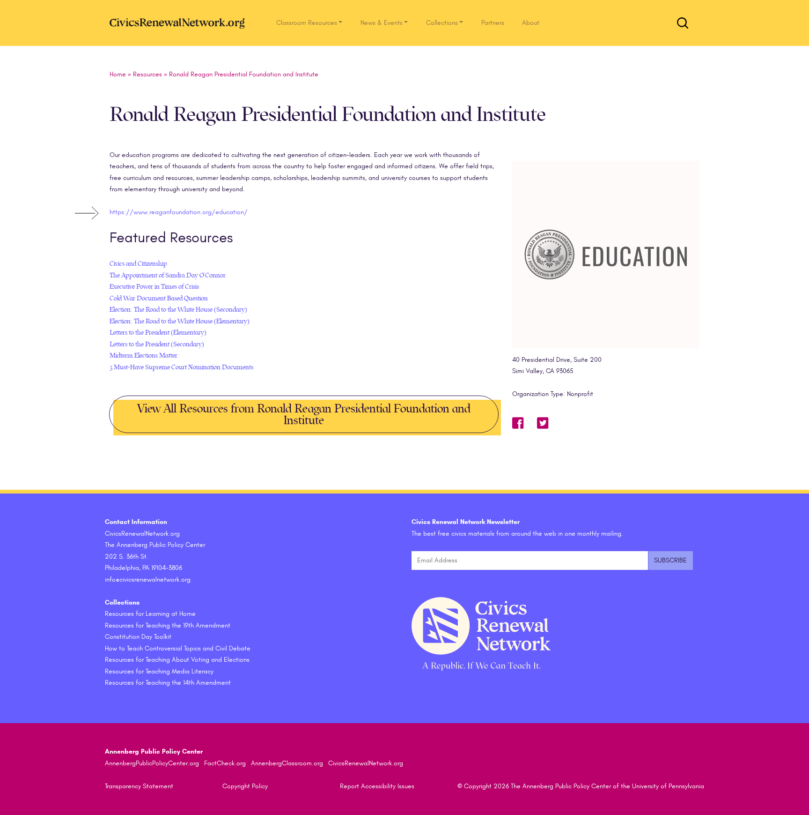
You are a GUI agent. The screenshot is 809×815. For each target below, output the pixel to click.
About (530, 23)
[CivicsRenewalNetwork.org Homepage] (180, 22)
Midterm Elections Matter (143, 355)
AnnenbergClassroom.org (287, 763)
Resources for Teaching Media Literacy (159, 671)
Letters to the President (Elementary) (158, 332)
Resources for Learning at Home (150, 614)
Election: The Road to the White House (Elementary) (180, 321)
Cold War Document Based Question (159, 298)
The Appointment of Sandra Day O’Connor (168, 275)
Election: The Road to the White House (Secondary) (178, 310)
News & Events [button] (381, 23)
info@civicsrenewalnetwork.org (148, 579)
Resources (147, 74)
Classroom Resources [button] (306, 23)
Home (118, 74)
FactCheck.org (225, 763)
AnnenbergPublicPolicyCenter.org (152, 763)
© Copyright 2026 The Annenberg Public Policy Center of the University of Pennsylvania (580, 786)
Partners (492, 23)
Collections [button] (442, 23)
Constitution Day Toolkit (138, 637)
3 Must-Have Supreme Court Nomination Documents (181, 367)
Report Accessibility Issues (377, 786)
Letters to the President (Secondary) (157, 344)
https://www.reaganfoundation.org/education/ (179, 212)
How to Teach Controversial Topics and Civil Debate (177, 648)
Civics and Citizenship (138, 264)
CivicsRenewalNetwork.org (365, 763)
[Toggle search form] (682, 23)
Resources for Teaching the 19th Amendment (167, 625)
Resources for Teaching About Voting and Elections (177, 660)
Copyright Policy (245, 786)
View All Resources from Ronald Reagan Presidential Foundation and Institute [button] (304, 414)
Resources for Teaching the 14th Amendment (168, 683)
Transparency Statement (139, 786)
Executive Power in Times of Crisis (154, 287)
